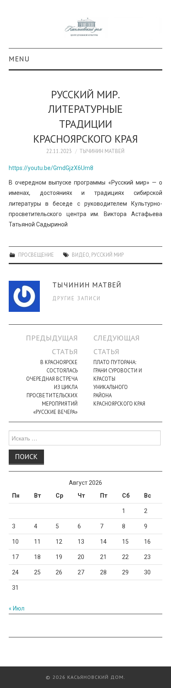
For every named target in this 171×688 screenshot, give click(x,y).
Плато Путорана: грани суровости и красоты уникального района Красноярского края (119, 383)
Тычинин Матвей (102, 151)
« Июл (16, 608)
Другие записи (76, 298)
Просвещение (36, 254)
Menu (19, 58)
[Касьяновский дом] (86, 27)
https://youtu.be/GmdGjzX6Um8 (51, 168)
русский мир (107, 254)
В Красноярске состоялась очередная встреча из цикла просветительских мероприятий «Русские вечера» (52, 387)
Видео (80, 254)
